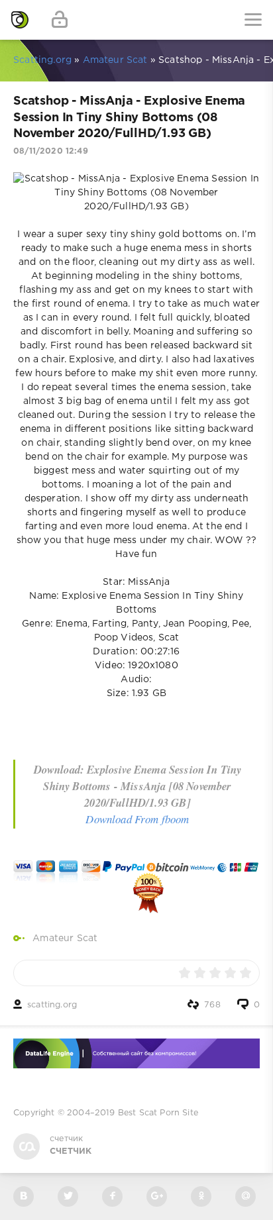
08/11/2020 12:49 (50, 151)
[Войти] (60, 20)
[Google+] (156, 1196)
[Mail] (245, 1196)
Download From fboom (137, 819)
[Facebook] (112, 1196)
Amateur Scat (64, 938)
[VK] (23, 1196)
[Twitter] (68, 1196)
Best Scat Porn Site (158, 1113)
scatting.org (52, 1005)
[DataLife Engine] (20, 20)
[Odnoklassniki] (201, 1196)
